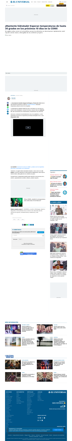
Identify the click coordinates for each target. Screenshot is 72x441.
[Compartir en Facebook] (8, 103)
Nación (7, 393)
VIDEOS (35, 1)
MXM (32, 1)
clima (14, 219)
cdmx (23, 219)
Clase (17, 393)
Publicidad (38, 435)
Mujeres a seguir (9, 396)
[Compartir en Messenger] (8, 109)
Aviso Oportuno (30, 396)
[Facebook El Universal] (40, 418)
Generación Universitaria (29, 401)
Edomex (39, 393)
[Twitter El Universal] (42, 418)
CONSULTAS (50, 1)
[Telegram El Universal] (38, 418)
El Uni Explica (9, 400)
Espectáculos (8, 416)
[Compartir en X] (8, 105)
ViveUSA (28, 407)
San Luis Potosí (41, 400)
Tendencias (8, 420)
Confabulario (8, 419)
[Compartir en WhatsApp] (8, 107)
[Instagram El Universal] (38, 420)
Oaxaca (39, 395)
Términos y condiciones (33, 436)
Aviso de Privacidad (44, 435)
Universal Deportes (10, 415)
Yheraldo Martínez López (56, 174)
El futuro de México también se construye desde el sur (56, 185)
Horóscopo (29, 411)
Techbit (7, 424)
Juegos (28, 408)
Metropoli (8, 407)
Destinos (18, 399)
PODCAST (39, 1)
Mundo (7, 404)
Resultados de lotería (30, 413)
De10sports (29, 404)
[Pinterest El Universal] (40, 420)
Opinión (52, 172)
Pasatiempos (29, 409)
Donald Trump (9, 405)
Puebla (39, 396)
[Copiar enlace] (8, 111)
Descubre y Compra (31, 393)
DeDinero (29, 405)
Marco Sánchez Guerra (55, 181)
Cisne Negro (18, 403)
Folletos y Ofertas (30, 395)
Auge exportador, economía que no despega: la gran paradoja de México (55, 194)
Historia (50, 435)
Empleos (29, 397)
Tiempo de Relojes (20, 401)
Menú (7, 426)
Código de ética (27, 435)
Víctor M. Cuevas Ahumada (54, 190)
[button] (61, 6)
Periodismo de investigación (9, 398)
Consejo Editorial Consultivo (18, 435)
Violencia (33, 435)
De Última (18, 397)
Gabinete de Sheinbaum (8, 402)
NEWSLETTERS (44, 1)
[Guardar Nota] (8, 113)
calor (18, 219)
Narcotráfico (8, 409)
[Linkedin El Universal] (42, 420)
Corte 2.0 (8, 395)
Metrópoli (13, 95)
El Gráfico (29, 403)
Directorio (10, 435)
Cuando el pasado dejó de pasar (55, 177)
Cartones (8, 412)
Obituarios (29, 399)
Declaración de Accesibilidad (58, 435)
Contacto (41, 436)
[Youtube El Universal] (44, 418)
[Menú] (7, 2)
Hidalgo (39, 397)
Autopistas (18, 400)
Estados (7, 408)
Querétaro (40, 399)
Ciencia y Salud (9, 422)
